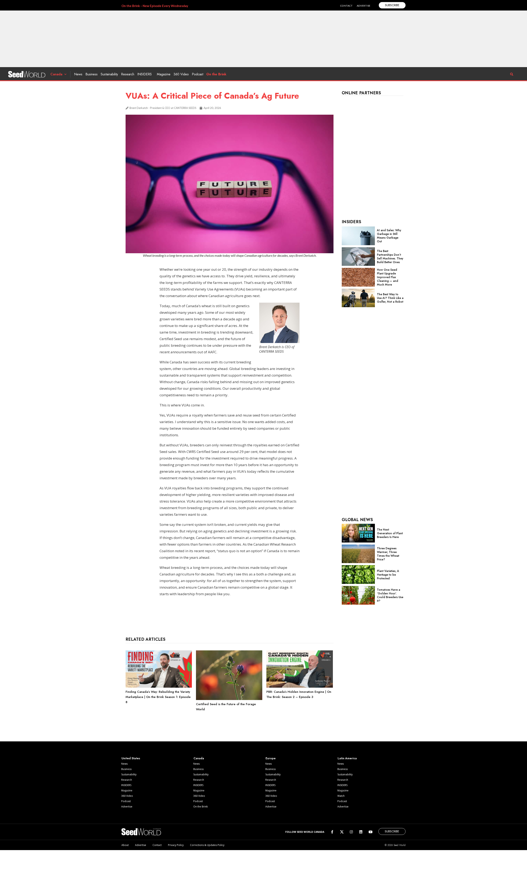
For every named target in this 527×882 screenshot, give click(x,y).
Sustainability (109, 74)
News (78, 74)
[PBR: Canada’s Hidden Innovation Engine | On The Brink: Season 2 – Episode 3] (299, 686)
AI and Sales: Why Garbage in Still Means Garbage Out (389, 235)
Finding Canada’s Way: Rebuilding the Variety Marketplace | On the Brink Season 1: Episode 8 (158, 697)
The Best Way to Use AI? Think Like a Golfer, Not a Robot (390, 298)
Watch (341, 796)
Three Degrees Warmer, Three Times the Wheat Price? (388, 553)
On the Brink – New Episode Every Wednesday (154, 6)
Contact (157, 845)
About (125, 845)
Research (127, 74)
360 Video (181, 74)
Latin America (347, 758)
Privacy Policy (176, 845)
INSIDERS (144, 74)
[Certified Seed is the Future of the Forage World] (229, 699)
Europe (271, 758)
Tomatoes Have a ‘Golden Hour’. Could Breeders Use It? (390, 595)
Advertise (126, 806)
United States (130, 758)
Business (91, 74)
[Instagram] (351, 832)
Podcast (197, 74)
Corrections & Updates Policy (207, 845)
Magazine (163, 74)
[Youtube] (370, 832)
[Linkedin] (361, 832)
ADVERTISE (364, 5)
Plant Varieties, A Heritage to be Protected (388, 574)
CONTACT (346, 5)
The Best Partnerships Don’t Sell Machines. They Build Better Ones (390, 256)
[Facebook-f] (332, 832)
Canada (56, 74)
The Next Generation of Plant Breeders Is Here (390, 533)
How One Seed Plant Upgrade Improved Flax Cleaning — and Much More (387, 277)
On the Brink (216, 74)
